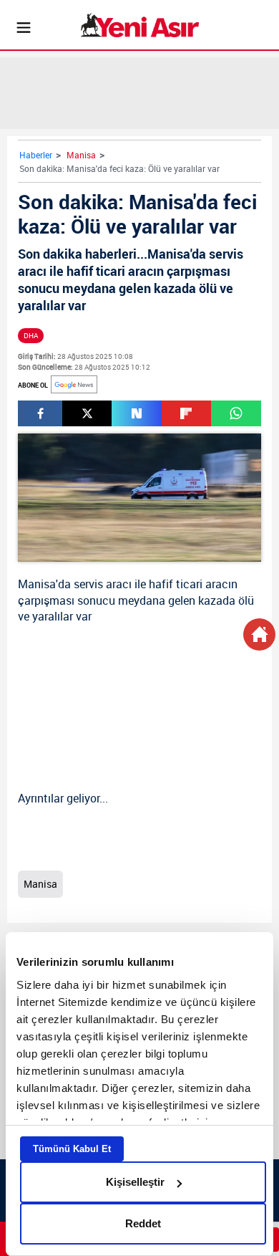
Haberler (35, 154)
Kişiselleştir (135, 1182)
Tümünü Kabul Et (72, 1149)
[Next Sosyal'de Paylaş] (136, 413)
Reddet (143, 1223)
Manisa (81, 154)
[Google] (74, 384)
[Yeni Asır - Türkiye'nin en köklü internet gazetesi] (140, 25)
